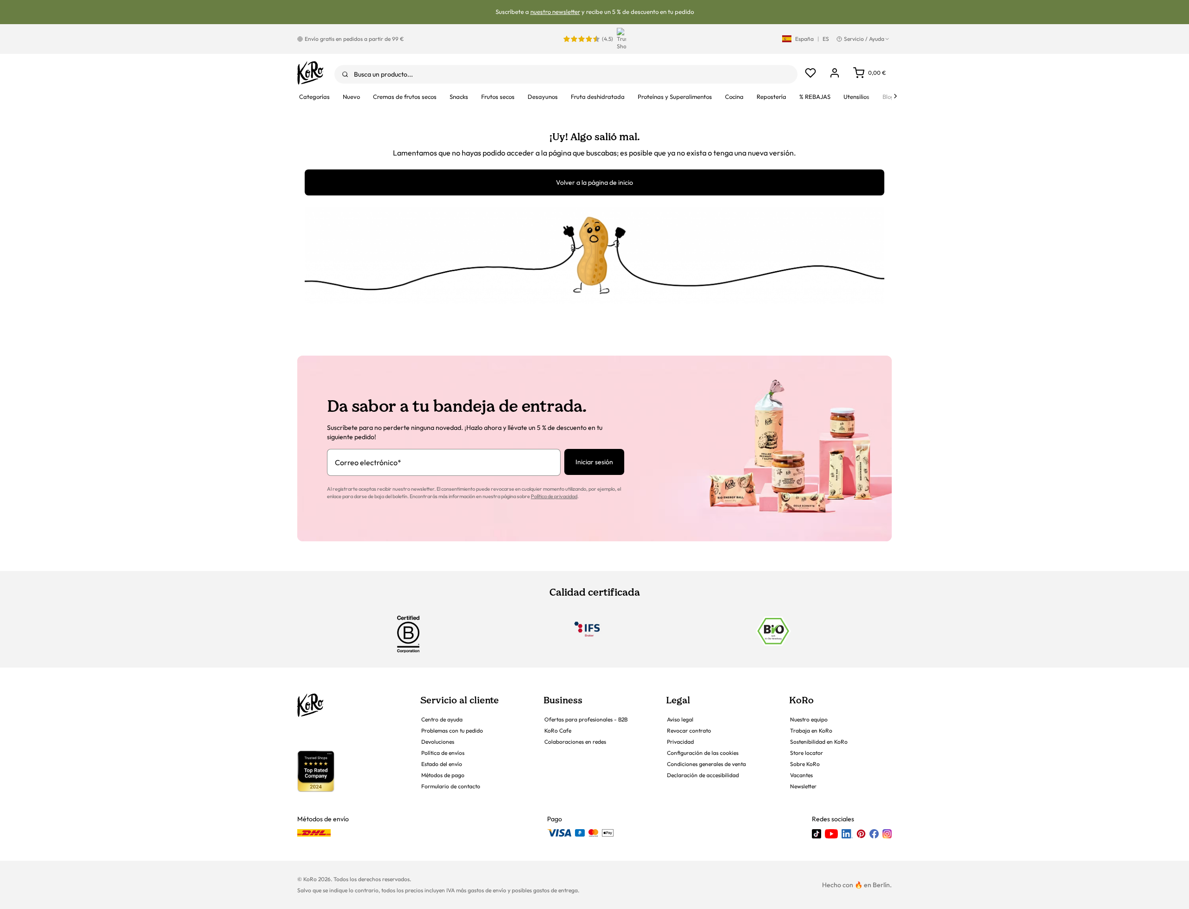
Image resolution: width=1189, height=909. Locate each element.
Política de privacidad (554, 496)
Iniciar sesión (594, 462)
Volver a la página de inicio (594, 182)
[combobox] (565, 74)
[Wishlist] (810, 72)
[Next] (895, 96)
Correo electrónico (368, 462)
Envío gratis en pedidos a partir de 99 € (354, 38)
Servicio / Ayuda (864, 38)
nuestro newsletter (555, 11)
